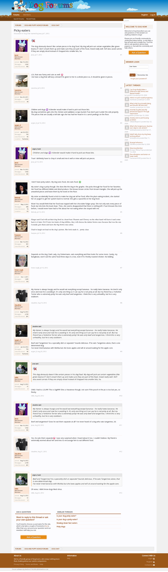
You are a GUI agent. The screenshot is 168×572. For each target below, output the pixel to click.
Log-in (150, 558)
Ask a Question (34, 537)
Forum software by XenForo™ (30, 569)
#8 (121, 303)
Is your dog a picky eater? (67, 519)
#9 (121, 351)
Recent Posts (30, 19)
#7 (121, 268)
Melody (17, 198)
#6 (121, 233)
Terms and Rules (32, 564)
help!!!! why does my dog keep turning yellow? (140, 135)
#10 (120, 396)
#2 (121, 88)
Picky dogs (61, 526)
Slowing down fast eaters (67, 523)
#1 (121, 55)
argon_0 (18, 125)
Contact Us (149, 565)
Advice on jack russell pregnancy (141, 98)
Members (27, 15)
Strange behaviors (136, 142)
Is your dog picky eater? (66, 516)
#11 (120, 425)
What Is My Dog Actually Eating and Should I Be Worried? (140, 104)
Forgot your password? (139, 79)
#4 (121, 162)
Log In (152, 15)
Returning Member (136, 148)
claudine (18, 305)
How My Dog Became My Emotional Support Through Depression (139, 112)
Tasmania (25, 139)
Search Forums (19, 19)
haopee (18, 235)
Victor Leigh (19, 270)
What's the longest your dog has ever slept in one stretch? (141, 127)
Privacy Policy (19, 564)
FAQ (68, 558)
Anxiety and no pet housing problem (139, 119)
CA (27, 211)
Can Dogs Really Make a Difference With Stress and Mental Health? (139, 91)
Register (144, 15)
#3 (121, 123)
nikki (16, 377)
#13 (120, 493)
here (46, 526)
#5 (121, 212)
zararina (18, 90)
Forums (16, 15)
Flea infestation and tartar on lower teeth (140, 155)
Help (41, 564)
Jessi (16, 55)
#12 (120, 451)
